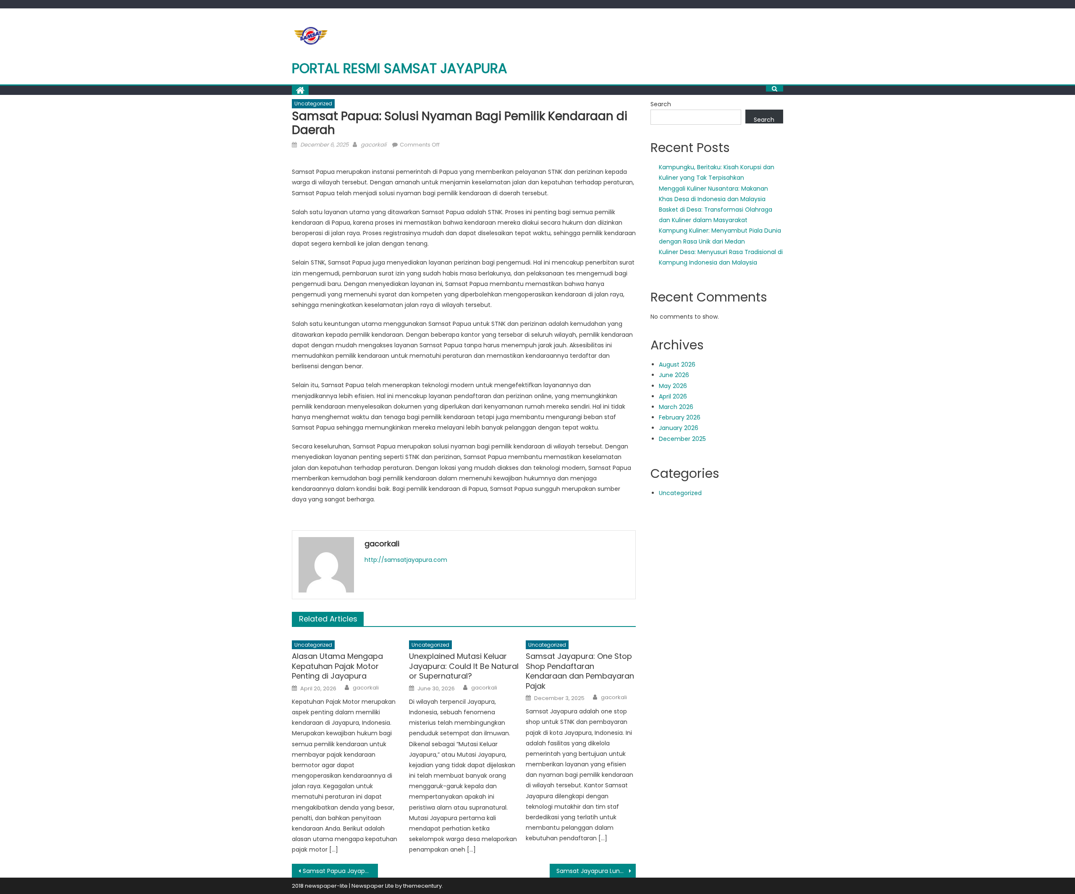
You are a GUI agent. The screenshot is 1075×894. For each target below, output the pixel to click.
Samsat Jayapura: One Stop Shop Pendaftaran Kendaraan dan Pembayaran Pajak (580, 671)
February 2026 (679, 417)
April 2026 (673, 396)
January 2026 (678, 428)
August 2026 (677, 364)
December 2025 (682, 439)
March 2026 (676, 407)
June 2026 (674, 375)
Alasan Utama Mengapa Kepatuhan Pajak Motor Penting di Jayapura (337, 666)
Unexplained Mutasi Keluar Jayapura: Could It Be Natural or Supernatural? (464, 666)
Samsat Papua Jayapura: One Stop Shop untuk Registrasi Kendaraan (340, 871)
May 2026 (673, 386)
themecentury (422, 886)
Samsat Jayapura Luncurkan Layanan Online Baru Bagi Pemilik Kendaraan (596, 871)
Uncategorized (313, 103)
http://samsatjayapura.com (405, 560)
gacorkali (373, 145)
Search (660, 104)
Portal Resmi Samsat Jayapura (399, 68)
